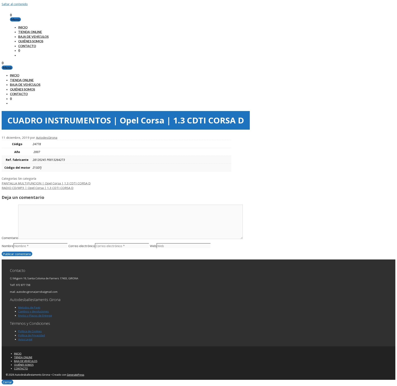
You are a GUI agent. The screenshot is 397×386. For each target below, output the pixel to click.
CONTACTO (27, 46)
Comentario (10, 238)
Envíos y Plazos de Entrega (35, 315)
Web (153, 246)
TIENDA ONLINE (30, 32)
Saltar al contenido (15, 4)
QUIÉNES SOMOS (30, 41)
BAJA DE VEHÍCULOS (33, 36)
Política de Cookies (30, 331)
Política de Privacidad (31, 335)
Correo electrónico (81, 246)
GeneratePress (75, 374)
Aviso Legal (25, 339)
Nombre (7, 246)
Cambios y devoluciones (33, 311)
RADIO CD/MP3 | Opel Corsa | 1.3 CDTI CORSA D (37, 188)
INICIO (23, 27)
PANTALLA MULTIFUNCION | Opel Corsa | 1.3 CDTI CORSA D (46, 183)
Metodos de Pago (29, 307)
